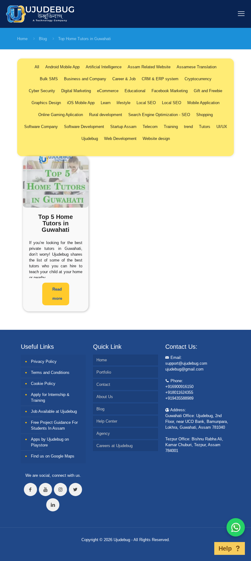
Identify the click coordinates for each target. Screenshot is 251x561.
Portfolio (103, 372)
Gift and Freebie (208, 90)
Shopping (204, 114)
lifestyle (123, 102)
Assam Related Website (149, 67)
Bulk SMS (49, 79)
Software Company (41, 126)
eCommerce (107, 90)
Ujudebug (89, 138)
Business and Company (85, 79)
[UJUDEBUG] (40, 14)
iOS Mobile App (81, 102)
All (37, 67)
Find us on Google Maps (52, 456)
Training (171, 126)
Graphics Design (46, 102)
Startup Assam (123, 126)
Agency (103, 433)
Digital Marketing (76, 90)
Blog (43, 38)
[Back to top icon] (204, 548)
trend (188, 126)
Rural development (105, 114)
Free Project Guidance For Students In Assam (54, 425)
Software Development (84, 126)
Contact (103, 384)
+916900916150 (179, 386)
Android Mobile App (62, 67)
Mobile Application (203, 102)
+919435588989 (179, 398)
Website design (156, 138)
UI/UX (221, 126)
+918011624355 (179, 392)
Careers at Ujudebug (114, 445)
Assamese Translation (196, 67)
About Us (104, 396)
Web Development (120, 138)
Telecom (150, 126)
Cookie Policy (43, 383)
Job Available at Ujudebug (54, 411)
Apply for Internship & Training (50, 397)
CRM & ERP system (160, 79)
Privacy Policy (44, 361)
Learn (106, 102)
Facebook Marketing (170, 90)
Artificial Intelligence (104, 67)
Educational (135, 90)
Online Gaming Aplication (60, 114)
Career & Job (124, 79)
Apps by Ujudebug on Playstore (50, 442)
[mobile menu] (241, 14)
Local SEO (146, 102)
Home (22, 38)
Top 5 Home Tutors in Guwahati (55, 223)
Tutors (204, 126)
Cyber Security (42, 90)
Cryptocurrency (198, 79)
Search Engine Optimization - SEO (159, 114)
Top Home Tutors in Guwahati (84, 38)
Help (225, 548)
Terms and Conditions (50, 372)
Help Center (106, 421)
